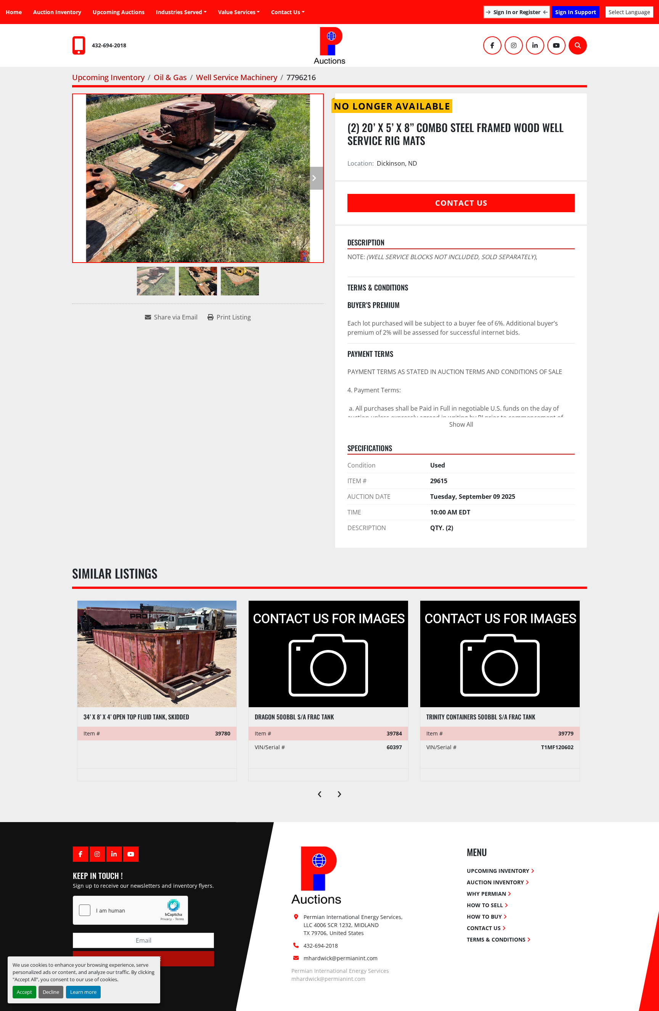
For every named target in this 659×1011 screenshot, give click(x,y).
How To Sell (485, 905)
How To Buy (484, 916)
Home (14, 12)
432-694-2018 (109, 45)
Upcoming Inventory (498, 870)
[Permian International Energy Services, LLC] (316, 874)
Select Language (629, 12)
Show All (461, 424)
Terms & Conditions (496, 939)
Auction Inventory (57, 12)
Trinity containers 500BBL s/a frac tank (480, 716)
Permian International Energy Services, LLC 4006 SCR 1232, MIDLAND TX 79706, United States (354, 925)
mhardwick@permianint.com (341, 958)
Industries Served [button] (179, 12)
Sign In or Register (517, 12)
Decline (51, 991)
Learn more (83, 991)
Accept (24, 991)
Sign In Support (575, 12)
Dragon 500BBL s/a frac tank (294, 716)
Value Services (237, 12)
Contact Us (285, 12)
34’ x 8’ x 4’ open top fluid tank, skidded (136, 716)
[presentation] (319, 792)
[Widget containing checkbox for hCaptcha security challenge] (130, 910)
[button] (239, 12)
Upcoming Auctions (119, 12)
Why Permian (486, 893)
